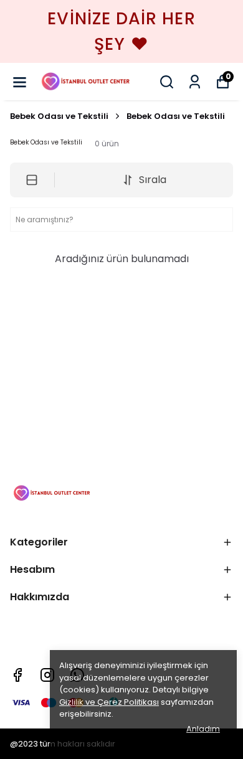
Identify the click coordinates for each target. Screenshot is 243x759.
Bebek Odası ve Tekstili (59, 116)
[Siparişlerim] (194, 82)
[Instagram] (47, 674)
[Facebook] (17, 674)
